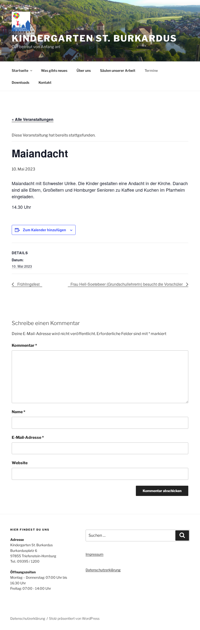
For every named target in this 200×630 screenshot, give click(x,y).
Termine (151, 70)
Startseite (20, 70)
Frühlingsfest (28, 284)
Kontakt (45, 82)
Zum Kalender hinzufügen (44, 229)
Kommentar (24, 345)
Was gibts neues (54, 70)
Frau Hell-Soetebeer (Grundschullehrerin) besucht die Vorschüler (127, 284)
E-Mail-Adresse (28, 437)
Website (20, 463)
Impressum (94, 554)
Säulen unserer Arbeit (117, 70)
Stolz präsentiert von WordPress (74, 618)
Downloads (20, 82)
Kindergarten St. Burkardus (94, 38)
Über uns (84, 70)
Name (18, 412)
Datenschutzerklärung (103, 570)
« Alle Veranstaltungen (32, 119)
